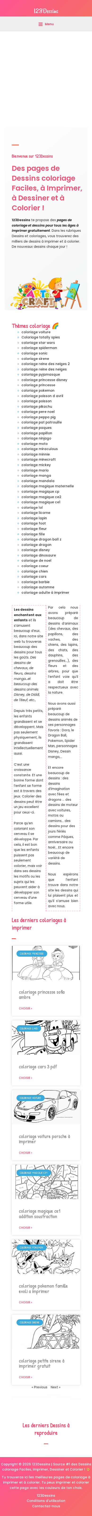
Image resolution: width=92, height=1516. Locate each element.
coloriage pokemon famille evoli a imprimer (43, 1288)
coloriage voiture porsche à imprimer (44, 1139)
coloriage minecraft (38, 459)
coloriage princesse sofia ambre (42, 994)
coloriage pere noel (38, 412)
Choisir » (25, 1008)
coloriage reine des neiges (44, 369)
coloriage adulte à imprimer (45, 592)
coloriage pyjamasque (40, 374)
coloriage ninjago (36, 438)
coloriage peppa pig (38, 417)
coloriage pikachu (36, 406)
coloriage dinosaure (38, 555)
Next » (55, 1387)
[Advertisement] (46, 79)
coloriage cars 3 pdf (38, 1066)
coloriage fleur (34, 529)
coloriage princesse (38, 385)
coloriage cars (33, 576)
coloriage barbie (35, 582)
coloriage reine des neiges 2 (45, 364)
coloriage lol (32, 507)
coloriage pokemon (37, 390)
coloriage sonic (34, 353)
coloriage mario (35, 470)
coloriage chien (34, 571)
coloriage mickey (36, 465)
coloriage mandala (37, 481)
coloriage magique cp (40, 491)
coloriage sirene (35, 359)
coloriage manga (36, 475)
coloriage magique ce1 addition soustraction (39, 1213)
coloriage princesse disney (44, 380)
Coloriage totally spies (40, 337)
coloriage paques (36, 428)
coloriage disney (35, 550)
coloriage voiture (35, 332)
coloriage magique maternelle (47, 486)
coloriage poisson (36, 401)
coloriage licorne (35, 513)
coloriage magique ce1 (40, 502)
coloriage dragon (36, 545)
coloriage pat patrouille (41, 422)
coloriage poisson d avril (42, 396)
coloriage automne (37, 587)
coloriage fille (33, 534)
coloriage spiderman (39, 348)
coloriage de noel (36, 560)
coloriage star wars (38, 343)
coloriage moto (34, 444)
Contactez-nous (46, 1506)
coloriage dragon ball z (41, 539)
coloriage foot (33, 523)
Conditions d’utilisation (46, 1501)
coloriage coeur (35, 566)
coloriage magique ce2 (41, 497)
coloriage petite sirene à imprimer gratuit (41, 1363)
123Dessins (46, 1495)
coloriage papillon (36, 433)
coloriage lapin (34, 518)
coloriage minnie (35, 454)
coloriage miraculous (39, 449)
